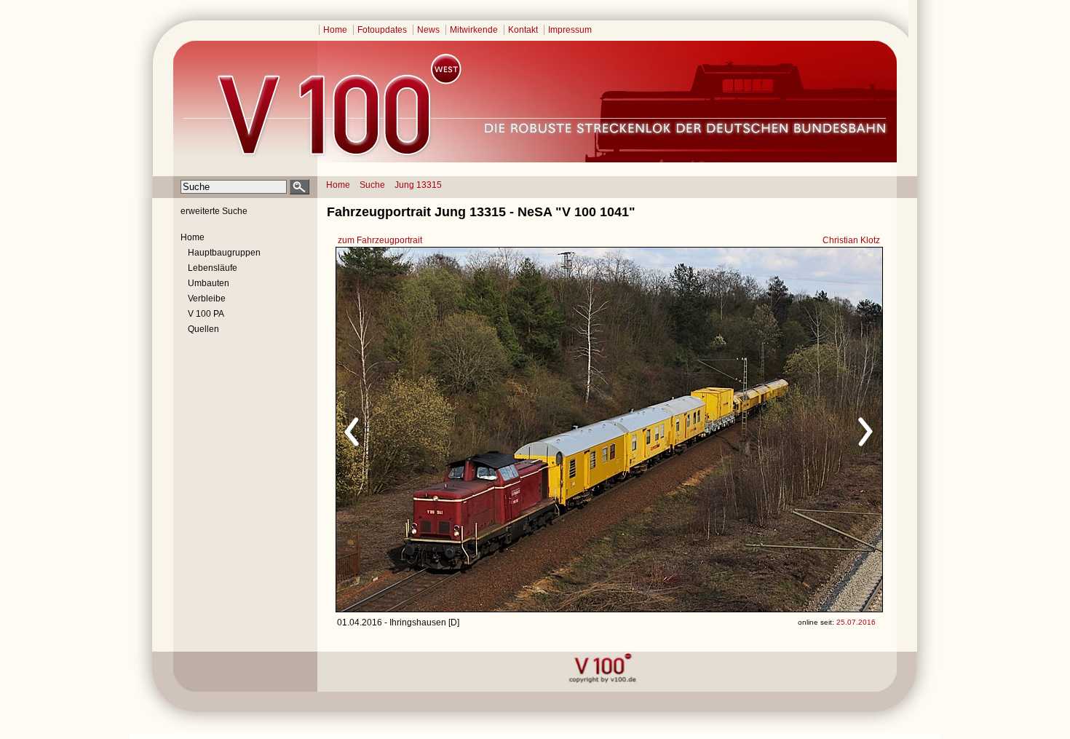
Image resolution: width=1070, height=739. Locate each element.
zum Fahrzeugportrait (380, 240)
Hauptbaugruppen (224, 253)
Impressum (570, 30)
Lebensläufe (212, 268)
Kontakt (523, 30)
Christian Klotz (851, 240)
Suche (372, 185)
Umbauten (208, 283)
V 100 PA (206, 314)
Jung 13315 (418, 185)
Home (335, 30)
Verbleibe (207, 298)
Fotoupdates (382, 30)
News (428, 30)
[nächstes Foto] (737, 430)
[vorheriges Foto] (476, 430)
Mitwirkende (474, 30)
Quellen (203, 329)
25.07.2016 (856, 622)
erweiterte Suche (214, 211)
